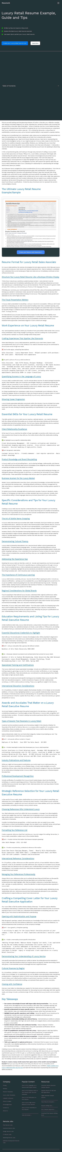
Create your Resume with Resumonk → (30, 252)
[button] (59, 3)
